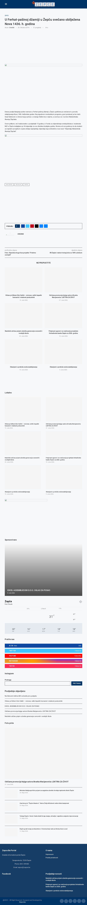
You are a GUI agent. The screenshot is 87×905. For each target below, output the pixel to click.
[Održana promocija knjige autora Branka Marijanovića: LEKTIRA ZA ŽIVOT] (63, 279)
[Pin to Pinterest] (32, 226)
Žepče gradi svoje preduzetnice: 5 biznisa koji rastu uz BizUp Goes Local (43, 829)
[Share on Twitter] (27, 226)
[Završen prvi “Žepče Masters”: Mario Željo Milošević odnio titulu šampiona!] (11, 806)
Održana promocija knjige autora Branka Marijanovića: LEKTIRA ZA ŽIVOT (30, 711)
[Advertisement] (43, 46)
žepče (26, 184)
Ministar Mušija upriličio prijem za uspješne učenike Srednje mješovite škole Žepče (47, 790)
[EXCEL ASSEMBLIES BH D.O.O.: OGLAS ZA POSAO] (43, 570)
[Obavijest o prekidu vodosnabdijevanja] (23, 351)
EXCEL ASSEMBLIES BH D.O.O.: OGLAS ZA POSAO (22, 706)
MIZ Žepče (9, 184)
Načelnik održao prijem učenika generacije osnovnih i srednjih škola (28, 716)
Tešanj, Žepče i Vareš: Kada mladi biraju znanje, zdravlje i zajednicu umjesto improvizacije (49, 816)
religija (18, 184)
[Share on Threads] (37, 226)
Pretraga (8, 680)
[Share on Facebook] (23, 226)
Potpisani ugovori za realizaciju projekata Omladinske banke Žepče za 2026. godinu (63, 458)
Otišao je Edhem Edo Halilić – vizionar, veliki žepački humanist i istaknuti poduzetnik (33, 701)
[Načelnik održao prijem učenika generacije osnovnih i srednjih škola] (23, 315)
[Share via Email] (46, 226)
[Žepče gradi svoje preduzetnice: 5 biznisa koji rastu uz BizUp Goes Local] (11, 832)
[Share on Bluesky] (41, 226)
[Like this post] (18, 226)
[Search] (81, 4)
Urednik (11, 27)
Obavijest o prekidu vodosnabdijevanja (23, 367)
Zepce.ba (22, 902)
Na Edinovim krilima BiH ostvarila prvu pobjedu (21, 696)
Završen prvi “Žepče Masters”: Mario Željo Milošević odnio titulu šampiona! (44, 803)
